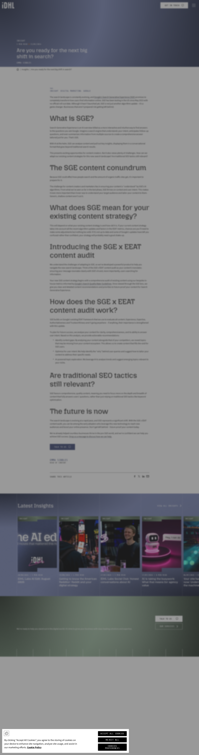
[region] (65, 741)
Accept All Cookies (112, 733)
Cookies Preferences (112, 747)
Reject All (112, 740)
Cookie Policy (34, 747)
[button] (6, 733)
